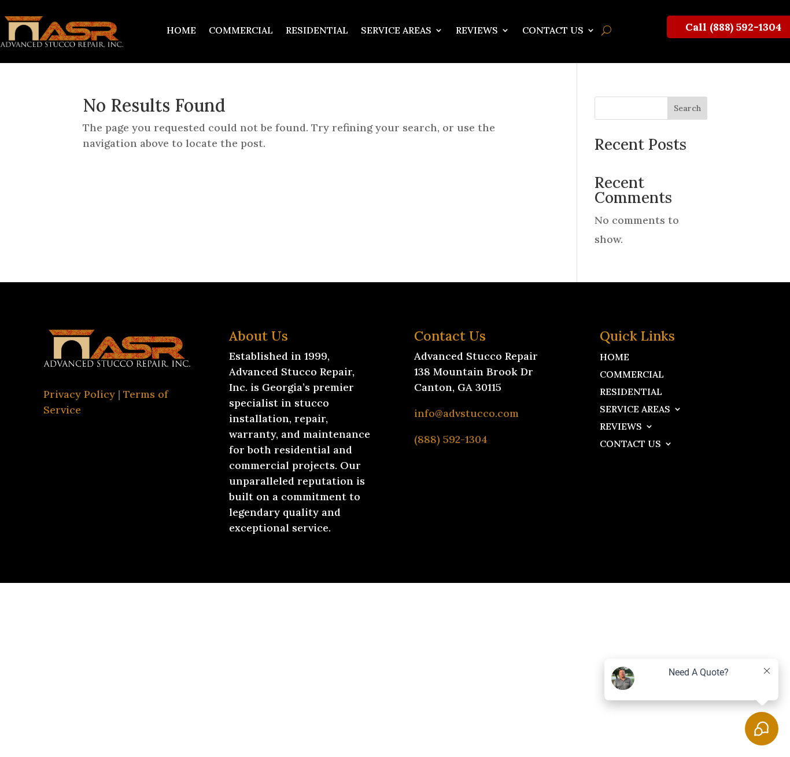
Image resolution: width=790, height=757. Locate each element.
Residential (317, 31)
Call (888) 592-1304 (733, 27)
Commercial (241, 31)
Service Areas (396, 31)
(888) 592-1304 (451, 439)
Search (687, 108)
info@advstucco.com (466, 413)
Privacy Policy (79, 394)
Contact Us (553, 31)
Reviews (477, 31)
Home (181, 31)
